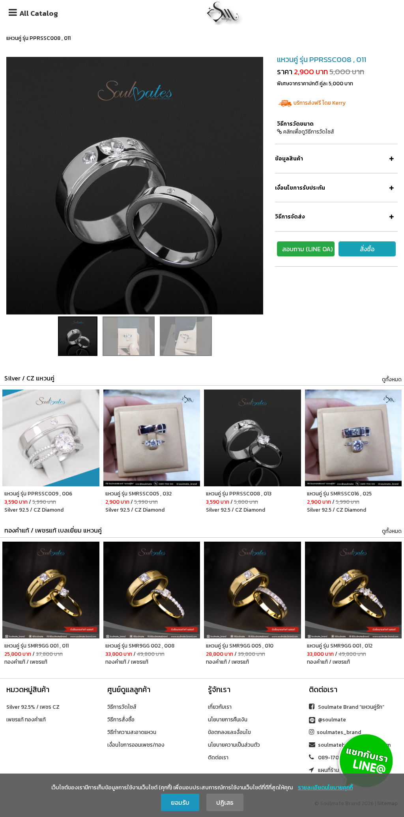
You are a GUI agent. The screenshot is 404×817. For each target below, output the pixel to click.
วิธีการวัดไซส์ (122, 707)
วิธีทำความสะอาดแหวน (131, 732)
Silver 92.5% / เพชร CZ (33, 707)
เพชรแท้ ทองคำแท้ (26, 719)
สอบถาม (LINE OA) (307, 249)
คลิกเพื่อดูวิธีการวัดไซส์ (308, 132)
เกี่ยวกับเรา (220, 707)
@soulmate (331, 719)
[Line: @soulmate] (365, 760)
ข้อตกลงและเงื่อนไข (229, 732)
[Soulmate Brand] (223, 11)
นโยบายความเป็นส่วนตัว (234, 745)
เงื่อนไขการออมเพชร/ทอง (136, 745)
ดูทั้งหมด (392, 379)
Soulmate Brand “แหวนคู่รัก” (350, 707)
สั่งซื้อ (367, 249)
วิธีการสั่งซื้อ (121, 719)
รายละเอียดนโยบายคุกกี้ (325, 787)
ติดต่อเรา (218, 757)
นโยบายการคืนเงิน (227, 719)
